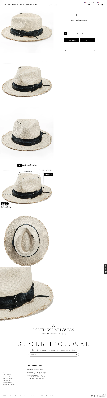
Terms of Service (7, 382)
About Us (5, 370)
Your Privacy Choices (8, 384)
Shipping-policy (7, 380)
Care (65, 50)
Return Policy (7, 376)
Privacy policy (23, 395)
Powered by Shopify (14, 395)
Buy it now (87, 40)
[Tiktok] (97, 396)
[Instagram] (95, 396)
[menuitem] (37, 4)
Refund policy (30, 395)
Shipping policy (44, 395)
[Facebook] (92, 396)
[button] (94, 3)
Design (66, 54)
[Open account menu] (98, 4)
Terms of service (37, 395)
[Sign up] (76, 354)
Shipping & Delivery (8, 378)
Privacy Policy (7, 374)
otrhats (8, 395)
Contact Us (6, 372)
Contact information (53, 395)
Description (67, 47)
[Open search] (95, 4)
